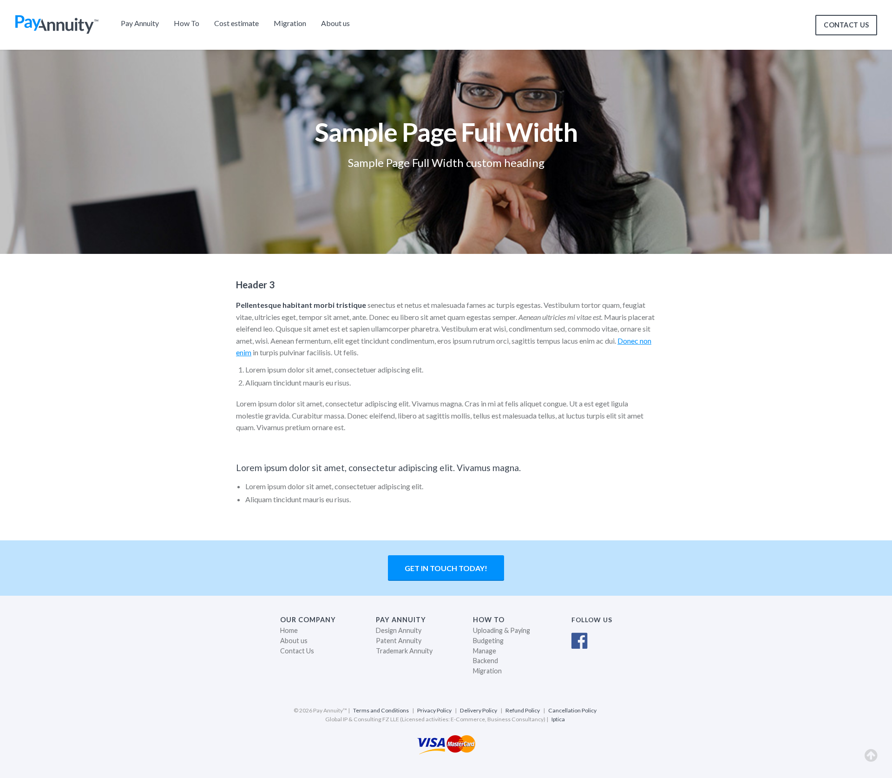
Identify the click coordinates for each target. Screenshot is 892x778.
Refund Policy (522, 710)
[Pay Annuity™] (56, 31)
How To (186, 23)
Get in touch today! (446, 568)
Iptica (558, 719)
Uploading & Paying (501, 630)
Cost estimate (236, 23)
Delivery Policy (478, 710)
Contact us (846, 25)
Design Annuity (398, 630)
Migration (290, 23)
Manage (484, 651)
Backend (485, 661)
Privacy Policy (434, 710)
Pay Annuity (140, 23)
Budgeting (488, 641)
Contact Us (297, 651)
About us (335, 23)
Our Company (308, 620)
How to (489, 620)
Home (289, 630)
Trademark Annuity (404, 651)
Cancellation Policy (572, 710)
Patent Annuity (398, 641)
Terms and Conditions (381, 710)
